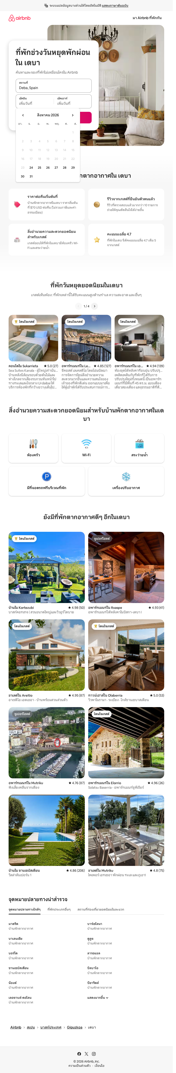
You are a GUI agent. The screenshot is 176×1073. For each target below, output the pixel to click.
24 (31, 168)
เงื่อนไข (99, 1066)
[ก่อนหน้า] (78, 306)
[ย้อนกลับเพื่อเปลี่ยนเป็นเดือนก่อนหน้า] (23, 115)
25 (39, 168)
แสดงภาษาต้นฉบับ (115, 6)
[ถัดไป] (94, 306)
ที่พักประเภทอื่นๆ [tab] (59, 909)
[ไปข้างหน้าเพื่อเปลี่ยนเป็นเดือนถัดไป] (72, 115)
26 (48, 168)
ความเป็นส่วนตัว (79, 1066)
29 (73, 168)
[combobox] (53, 88)
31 (31, 176)
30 (22, 176)
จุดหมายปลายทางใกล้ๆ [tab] (25, 909)
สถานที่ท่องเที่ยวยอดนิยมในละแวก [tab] (100, 909)
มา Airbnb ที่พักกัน (147, 18)
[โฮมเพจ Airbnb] (19, 18)
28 (64, 168)
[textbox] (34, 103)
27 (56, 168)
